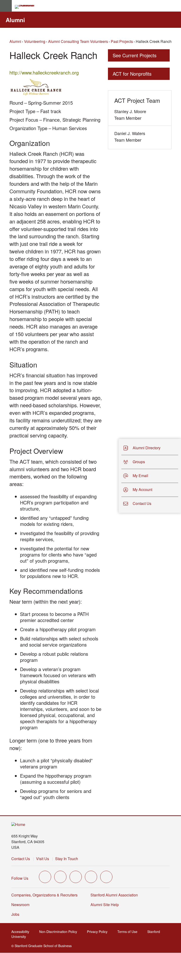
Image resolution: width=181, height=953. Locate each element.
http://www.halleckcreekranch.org (45, 72)
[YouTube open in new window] (91, 877)
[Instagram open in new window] (76, 877)
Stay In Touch (66, 858)
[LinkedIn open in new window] (106, 877)
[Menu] (6, 6)
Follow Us (19, 878)
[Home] (18, 824)
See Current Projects (134, 55)
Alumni (15, 20)
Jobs (15, 914)
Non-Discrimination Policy (59, 931)
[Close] (115, 476)
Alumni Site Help (106, 904)
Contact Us (20, 858)
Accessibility (21, 931)
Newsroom (20, 904)
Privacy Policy (98, 931)
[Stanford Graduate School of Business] (26, 7)
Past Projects (122, 41)
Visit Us (42, 858)
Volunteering (34, 41)
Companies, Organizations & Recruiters (44, 895)
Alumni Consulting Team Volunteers (78, 41)
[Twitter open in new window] (45, 877)
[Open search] (175, 5)
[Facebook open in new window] (60, 877)
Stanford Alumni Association (115, 895)
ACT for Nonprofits (132, 73)
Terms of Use (128, 931)
